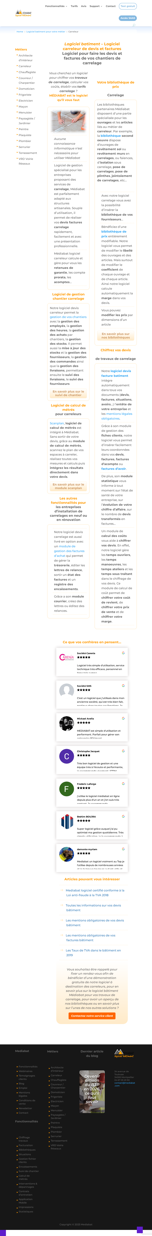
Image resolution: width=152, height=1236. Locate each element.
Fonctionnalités (55, 6)
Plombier (25, 141)
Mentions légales (24, 1094)
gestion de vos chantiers (68, 317)
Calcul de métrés (24, 1177)
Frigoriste (25, 94)
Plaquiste (25, 135)
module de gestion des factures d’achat (69, 551)
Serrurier (24, 147)
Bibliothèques (27, 1149)
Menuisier (25, 112)
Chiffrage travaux (24, 1139)
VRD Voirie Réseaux (26, 161)
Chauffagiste (27, 72)
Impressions (26, 1207)
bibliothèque (111, 136)
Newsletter (25, 1108)
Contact (111, 6)
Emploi (23, 1088)
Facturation (26, 1145)
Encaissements (28, 1166)
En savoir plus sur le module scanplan (68, 486)
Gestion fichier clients (27, 1160)
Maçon (23, 106)
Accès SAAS (128, 18)
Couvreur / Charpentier (27, 80)
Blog (21, 1083)
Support (95, 6)
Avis (83, 6)
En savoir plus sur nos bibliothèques (116, 335)
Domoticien (26, 88)
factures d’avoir (113, 469)
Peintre (23, 129)
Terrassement (28, 152)
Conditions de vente (27, 1102)
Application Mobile (26, 1201)
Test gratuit (128, 6)
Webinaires (25, 1071)
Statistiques (26, 1211)
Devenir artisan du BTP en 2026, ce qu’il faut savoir (92, 1089)
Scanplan (57, 423)
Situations (25, 1154)
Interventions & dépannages (28, 1185)
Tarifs (74, 6)
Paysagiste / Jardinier (27, 121)
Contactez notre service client (92, 1016)
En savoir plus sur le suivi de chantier (68, 393)
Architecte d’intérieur (26, 58)
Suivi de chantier (29, 1171)
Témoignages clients (27, 1077)
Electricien (26, 100)
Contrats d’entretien (25, 1193)
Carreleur (25, 66)
